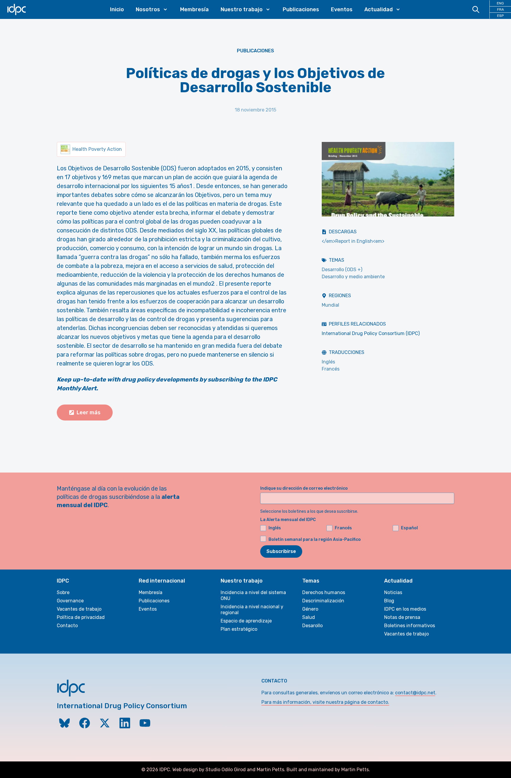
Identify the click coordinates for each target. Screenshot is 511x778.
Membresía (194, 9)
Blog (389, 601)
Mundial (330, 305)
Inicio (117, 9)
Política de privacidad (81, 617)
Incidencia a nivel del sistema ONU (253, 595)
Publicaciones (301, 9)
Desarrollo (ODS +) (342, 269)
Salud (308, 617)
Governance (70, 601)
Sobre (63, 592)
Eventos (341, 9)
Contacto (67, 625)
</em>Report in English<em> (353, 241)
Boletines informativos (409, 625)
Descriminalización (323, 601)
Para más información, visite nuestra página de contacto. (325, 702)
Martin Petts (270, 769)
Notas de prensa (402, 617)
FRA (500, 9)
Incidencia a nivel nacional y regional (252, 609)
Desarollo (312, 625)
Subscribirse (281, 551)
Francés (330, 369)
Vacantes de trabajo (79, 609)
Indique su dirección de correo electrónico (304, 488)
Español (409, 527)
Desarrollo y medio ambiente (353, 276)
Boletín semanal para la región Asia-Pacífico (315, 539)
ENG (500, 3)
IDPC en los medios (405, 609)
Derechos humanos (323, 592)
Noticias (393, 592)
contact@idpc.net (415, 692)
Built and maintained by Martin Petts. (328, 769)
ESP (500, 16)
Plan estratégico (239, 629)
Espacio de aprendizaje (246, 621)
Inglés (328, 362)
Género (310, 609)
